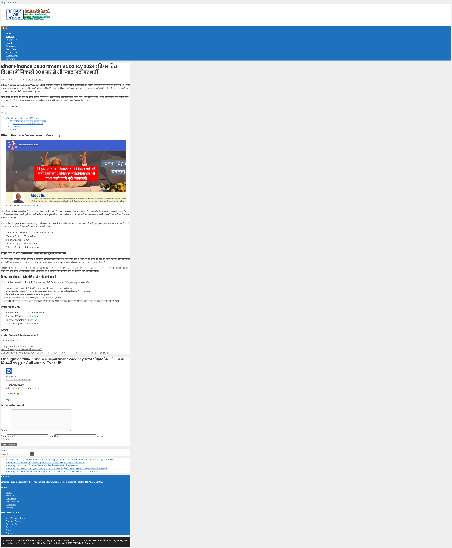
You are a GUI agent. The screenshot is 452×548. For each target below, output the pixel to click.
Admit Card (11, 39)
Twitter (9, 527)
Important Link (19, 126)
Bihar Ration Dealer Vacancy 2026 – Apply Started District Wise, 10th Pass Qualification (45, 462)
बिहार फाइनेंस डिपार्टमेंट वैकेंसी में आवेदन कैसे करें (28, 124)
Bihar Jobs (17, 346)
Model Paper (12, 55)
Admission (11, 46)
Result (9, 43)
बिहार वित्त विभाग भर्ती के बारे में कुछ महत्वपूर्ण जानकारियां (29, 121)
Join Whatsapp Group (15, 518)
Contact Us (11, 498)
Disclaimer (11, 505)
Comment (6, 430)
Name (4, 436)
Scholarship (11, 52)
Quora (8, 530)
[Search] (32, 454)
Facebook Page (13, 524)
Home (9, 33)
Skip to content (8, 2)
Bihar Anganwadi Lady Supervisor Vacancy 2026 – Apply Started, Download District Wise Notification (52, 471)
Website (101, 436)
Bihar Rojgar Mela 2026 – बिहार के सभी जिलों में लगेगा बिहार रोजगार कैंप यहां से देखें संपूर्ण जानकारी (42, 465)
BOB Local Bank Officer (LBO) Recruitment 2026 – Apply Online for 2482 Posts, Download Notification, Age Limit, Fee (59, 459)
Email (52, 436)
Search (4, 450)
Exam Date (11, 49)
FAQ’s (15, 129)
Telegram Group (13, 521)
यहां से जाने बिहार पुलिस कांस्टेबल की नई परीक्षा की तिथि (21, 349)
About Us (10, 496)
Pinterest (10, 533)
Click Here (33, 316)
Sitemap (9, 508)
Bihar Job (10, 36)
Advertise (10, 58)
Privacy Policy (12, 502)
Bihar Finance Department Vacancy (23, 118)
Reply (8, 399)
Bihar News (28, 346)
